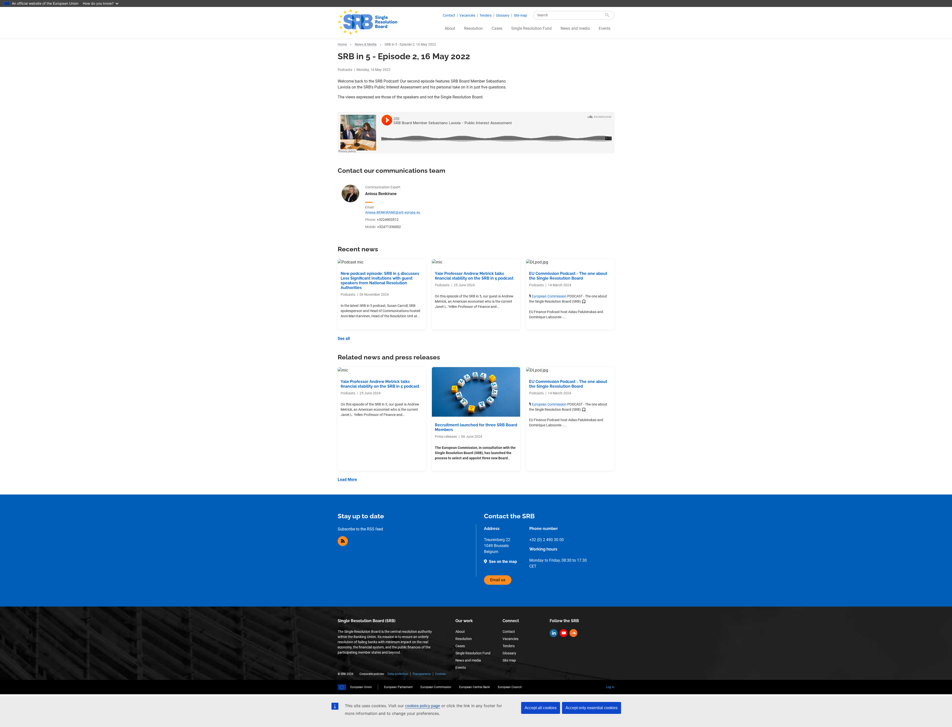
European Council (510, 687)
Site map (520, 15)
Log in (610, 687)
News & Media (366, 44)
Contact (449, 15)
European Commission (549, 296)
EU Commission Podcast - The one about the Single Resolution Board (568, 276)
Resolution (473, 28)
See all (344, 338)
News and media (575, 28)
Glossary (502, 15)
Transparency (422, 674)
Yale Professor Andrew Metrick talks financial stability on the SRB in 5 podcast (474, 276)
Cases (497, 28)
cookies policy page (422, 706)
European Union (361, 687)
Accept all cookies (541, 708)
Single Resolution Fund (531, 28)
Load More (347, 479)
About (450, 28)
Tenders (485, 15)
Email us (497, 580)
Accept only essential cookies (591, 708)
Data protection (397, 674)
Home (342, 44)
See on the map (503, 561)
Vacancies (467, 15)
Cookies (440, 674)
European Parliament (398, 687)
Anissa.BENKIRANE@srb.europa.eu (392, 212)
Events (604, 28)
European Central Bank (474, 687)
